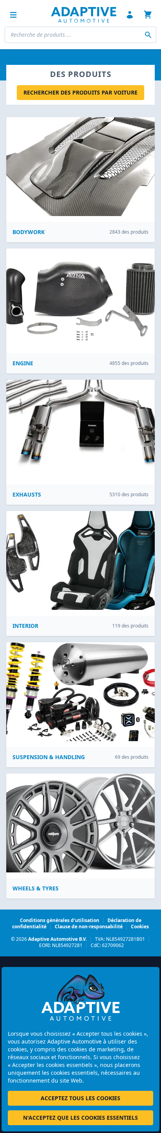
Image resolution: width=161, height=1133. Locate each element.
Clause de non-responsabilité (89, 926)
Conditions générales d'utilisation (59, 920)
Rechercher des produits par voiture (80, 92)
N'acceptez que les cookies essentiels (80, 1117)
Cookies (140, 926)
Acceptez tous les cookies (80, 1098)
